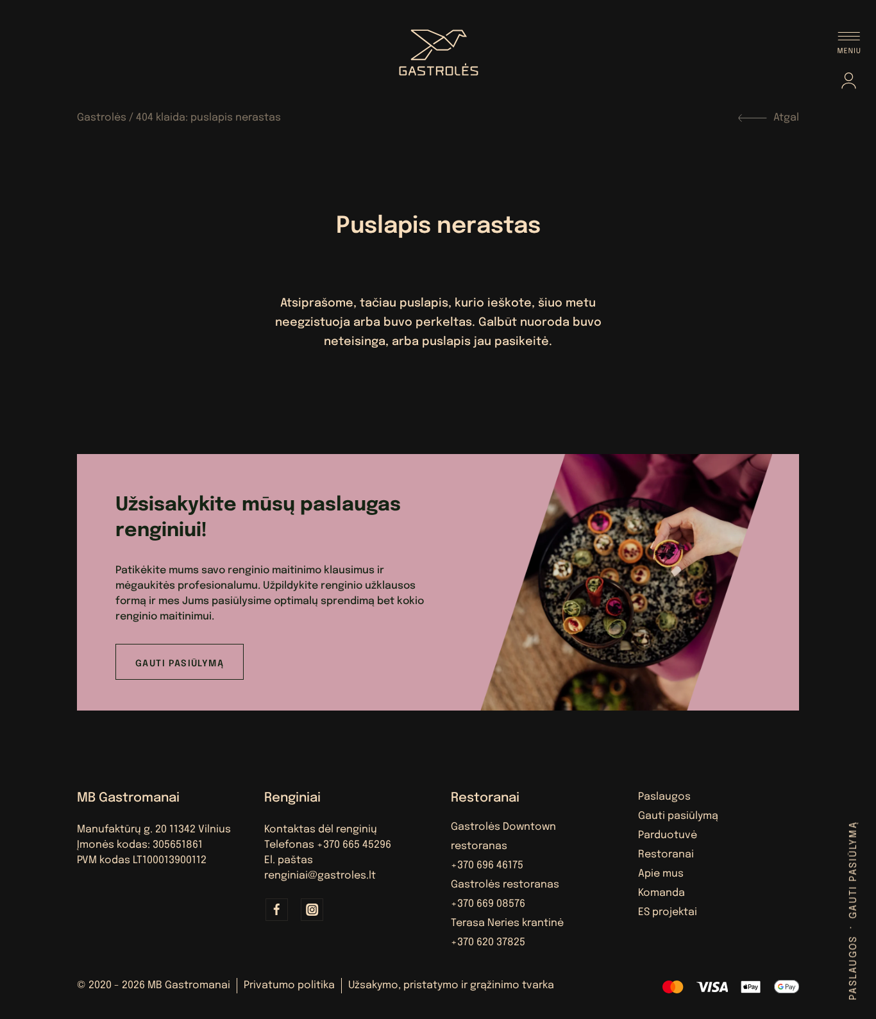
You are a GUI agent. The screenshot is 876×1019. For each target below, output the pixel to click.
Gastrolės (101, 117)
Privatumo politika (289, 985)
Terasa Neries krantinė (507, 923)
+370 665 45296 (354, 844)
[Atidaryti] (849, 42)
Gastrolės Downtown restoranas (503, 836)
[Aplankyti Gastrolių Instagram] (312, 909)
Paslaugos (854, 967)
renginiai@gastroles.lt (320, 875)
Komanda (661, 893)
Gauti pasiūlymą (854, 870)
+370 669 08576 (488, 903)
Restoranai (666, 854)
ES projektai (667, 912)
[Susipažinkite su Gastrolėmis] (438, 48)
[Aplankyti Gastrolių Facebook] (277, 909)
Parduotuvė (667, 835)
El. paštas (288, 860)
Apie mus (661, 873)
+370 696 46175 (487, 865)
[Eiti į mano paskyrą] (848, 83)
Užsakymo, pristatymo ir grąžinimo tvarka (451, 985)
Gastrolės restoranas (505, 884)
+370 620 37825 (488, 942)
